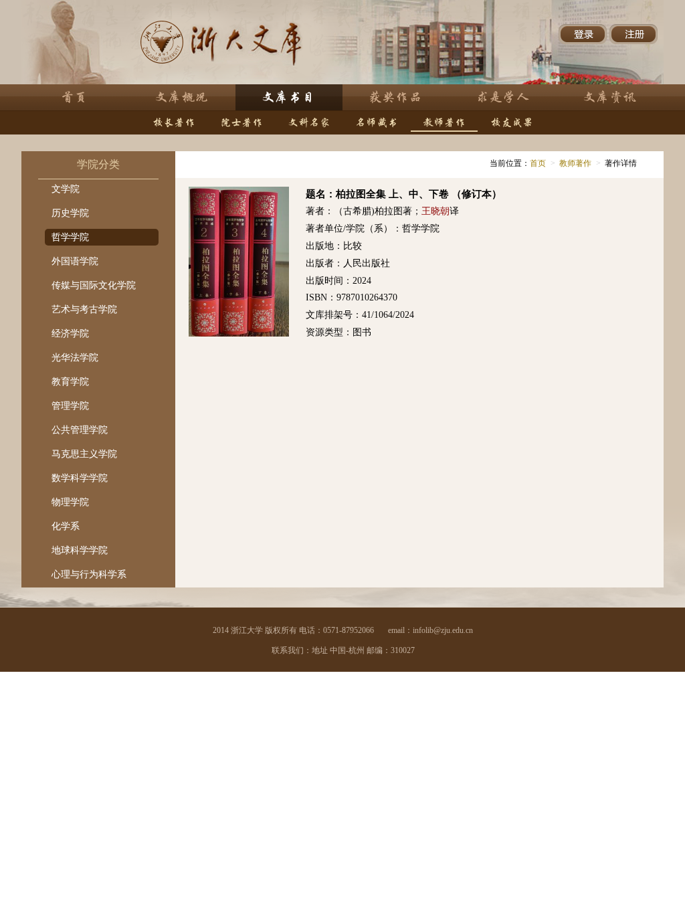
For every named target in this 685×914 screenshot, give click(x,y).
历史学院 (70, 213)
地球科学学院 (80, 550)
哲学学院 (70, 237)
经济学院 (70, 334)
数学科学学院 (80, 478)
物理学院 (70, 502)
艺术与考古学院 (84, 309)
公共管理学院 (80, 430)
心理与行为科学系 (89, 574)
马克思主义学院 (84, 454)
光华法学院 (75, 358)
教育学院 (70, 382)
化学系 (66, 526)
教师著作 (575, 163)
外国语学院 (75, 261)
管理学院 (70, 406)
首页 (538, 163)
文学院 (66, 189)
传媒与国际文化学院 (94, 285)
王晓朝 (435, 211)
